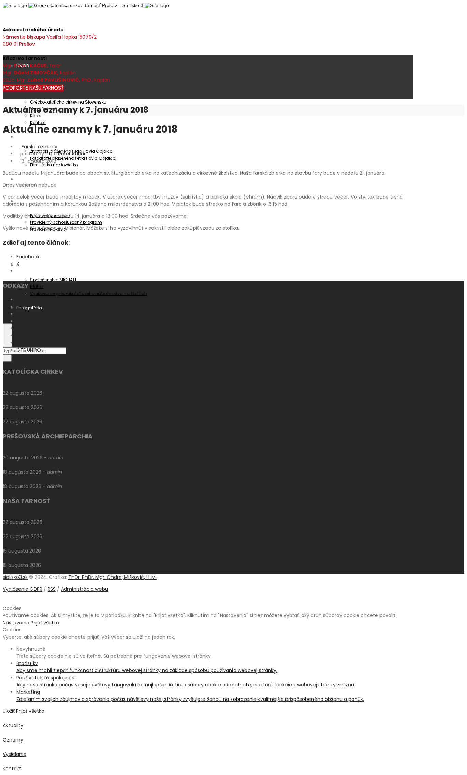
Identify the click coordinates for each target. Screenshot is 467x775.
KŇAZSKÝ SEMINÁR (36, 357)
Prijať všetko (45, 622)
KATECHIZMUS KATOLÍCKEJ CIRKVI (54, 306)
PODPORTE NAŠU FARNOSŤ (33, 87)
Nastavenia (17, 622)
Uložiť (9, 711)
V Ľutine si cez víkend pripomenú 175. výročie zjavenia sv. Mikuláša (81, 450)
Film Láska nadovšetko (54, 165)
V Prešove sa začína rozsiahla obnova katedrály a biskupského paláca (85, 479)
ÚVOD (22, 66)
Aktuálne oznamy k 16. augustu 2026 (46, 558)
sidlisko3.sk (15, 577)
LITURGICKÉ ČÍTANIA (39, 321)
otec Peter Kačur (65, 153)
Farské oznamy (39, 146)
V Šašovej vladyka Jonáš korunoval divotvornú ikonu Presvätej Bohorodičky (91, 464)
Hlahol (36, 286)
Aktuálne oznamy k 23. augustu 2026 (46, 515)
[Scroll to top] (4, 601)
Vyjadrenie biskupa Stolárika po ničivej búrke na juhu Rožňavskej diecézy (88, 385)
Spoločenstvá (31, 265)
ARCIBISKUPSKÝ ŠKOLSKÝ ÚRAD (50, 335)
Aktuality (25, 179)
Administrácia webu (84, 589)
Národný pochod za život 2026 (39, 529)
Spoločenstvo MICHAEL (53, 280)
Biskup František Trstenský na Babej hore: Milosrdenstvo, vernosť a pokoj (87, 400)
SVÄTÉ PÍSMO (31, 328)
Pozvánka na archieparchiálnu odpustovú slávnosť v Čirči (70, 543)
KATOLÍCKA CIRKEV (37, 299)
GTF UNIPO (28, 349)
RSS (52, 589)
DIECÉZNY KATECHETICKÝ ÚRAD (51, 342)
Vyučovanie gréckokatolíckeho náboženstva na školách (88, 293)
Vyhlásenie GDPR (22, 589)
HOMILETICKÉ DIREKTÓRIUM (47, 314)
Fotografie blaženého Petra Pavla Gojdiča (73, 158)
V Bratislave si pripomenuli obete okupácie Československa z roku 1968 (86, 414)
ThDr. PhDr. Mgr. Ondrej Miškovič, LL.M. (112, 577)
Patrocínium (29, 137)
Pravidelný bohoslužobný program (66, 222)
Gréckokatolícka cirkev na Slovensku (68, 102)
